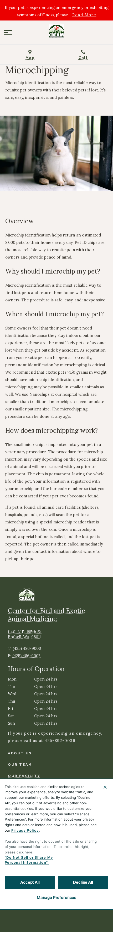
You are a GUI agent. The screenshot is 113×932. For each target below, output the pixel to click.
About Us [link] (20, 753)
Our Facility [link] (24, 776)
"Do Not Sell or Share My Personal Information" (29, 860)
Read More (84, 15)
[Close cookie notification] (105, 787)
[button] (8, 32)
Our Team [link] (20, 764)
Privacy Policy (25, 830)
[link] (56, 31)
